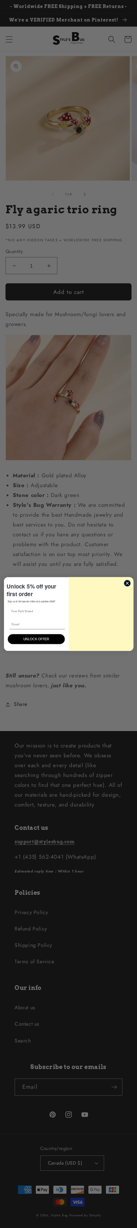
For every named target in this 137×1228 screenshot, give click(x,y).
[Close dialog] (127, 581)
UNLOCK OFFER (36, 639)
